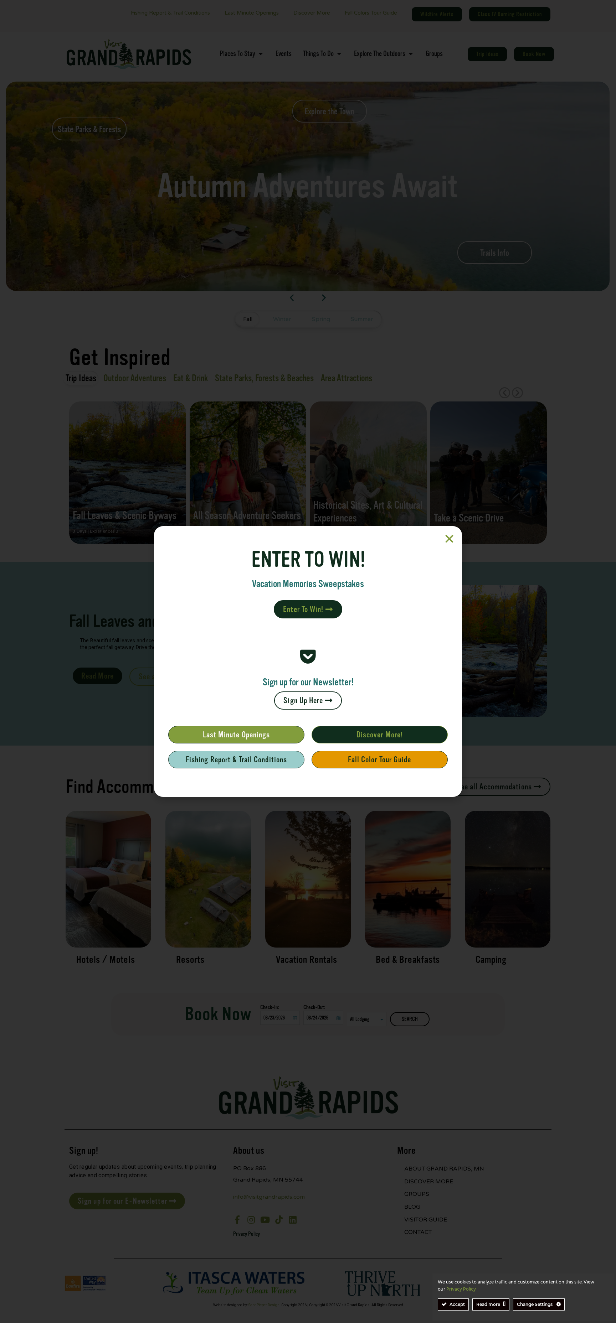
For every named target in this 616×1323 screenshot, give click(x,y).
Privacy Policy (461, 1289)
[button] (449, 538)
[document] (308, 661)
